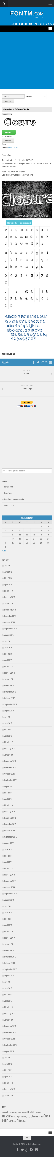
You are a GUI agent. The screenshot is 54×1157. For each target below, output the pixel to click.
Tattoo (14, 1121)
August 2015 (9, 843)
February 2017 (9, 748)
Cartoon (19, 1113)
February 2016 (9, 811)
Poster (35, 1116)
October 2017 (9, 697)
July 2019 (8, 565)
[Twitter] (37, 362)
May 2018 (8, 653)
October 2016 (9, 773)
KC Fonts (18, 109)
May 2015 (8, 855)
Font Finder (8, 486)
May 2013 (8, 994)
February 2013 (9, 1013)
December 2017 (10, 685)
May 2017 (8, 729)
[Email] (50, 362)
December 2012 (10, 1026)
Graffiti (30, 1112)
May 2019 (8, 578)
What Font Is (9, 505)
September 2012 (10, 1044)
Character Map (12, 222)
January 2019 (9, 603)
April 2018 (8, 660)
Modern (23, 1116)
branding (14, 1112)
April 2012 (8, 1076)
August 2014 (9, 899)
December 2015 (10, 817)
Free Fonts (8, 492)
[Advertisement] (27, 60)
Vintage (23, 1121)
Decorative (24, 1113)
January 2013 (9, 1019)
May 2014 (8, 918)
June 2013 (8, 988)
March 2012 (8, 1082)
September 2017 (10, 704)
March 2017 (8, 742)
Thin (19, 1120)
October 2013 (9, 962)
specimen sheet (25, 222)
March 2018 (8, 666)
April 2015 (8, 861)
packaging (28, 1117)
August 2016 (9, 786)
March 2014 (8, 931)
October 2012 (9, 1038)
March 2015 (8, 868)
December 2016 (10, 761)
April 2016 (8, 798)
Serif (11, 1120)
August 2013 (9, 975)
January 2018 (9, 679)
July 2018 (8, 641)
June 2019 (8, 571)
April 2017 (8, 735)
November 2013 (10, 956)
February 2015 (9, 874)
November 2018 (10, 615)
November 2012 (10, 1032)
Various (16, 147)
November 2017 (10, 691)
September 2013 (10, 969)
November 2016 (10, 767)
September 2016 (10, 779)
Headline (7, 1115)
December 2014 (10, 880)
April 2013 (8, 1000)
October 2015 (9, 830)
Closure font (7, 109)
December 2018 (10, 609)
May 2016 (8, 792)
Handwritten (38, 1113)
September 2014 (10, 893)
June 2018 (8, 647)
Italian (14, 1117)
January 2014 (9, 944)
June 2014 (8, 912)
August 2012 (9, 1051)
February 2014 (9, 937)
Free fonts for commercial (14, 499)
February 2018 (9, 672)
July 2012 (8, 1057)
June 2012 (8, 1063)
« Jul (4, 550)
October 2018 (9, 622)
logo (18, 1116)
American (4, 1113)
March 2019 (8, 590)
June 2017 (8, 723)
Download (8, 132)
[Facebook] (33, 362)
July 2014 (8, 906)
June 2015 (8, 849)
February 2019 (9, 597)
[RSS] (46, 362)
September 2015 (10, 836)
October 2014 (9, 887)
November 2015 (10, 824)
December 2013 (10, 950)
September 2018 (10, 628)
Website (26, 109)
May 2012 (8, 1070)
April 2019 (8, 584)
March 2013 (8, 1007)
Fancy (10, 147)
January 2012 (9, 1095)
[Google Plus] (42, 362)
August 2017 (9, 710)
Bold (9, 1112)
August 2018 (9, 634)
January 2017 (9, 754)
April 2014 (8, 925)
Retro (41, 1116)
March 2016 (8, 805)
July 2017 (7, 716)
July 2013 (8, 981)
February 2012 (9, 1089)
